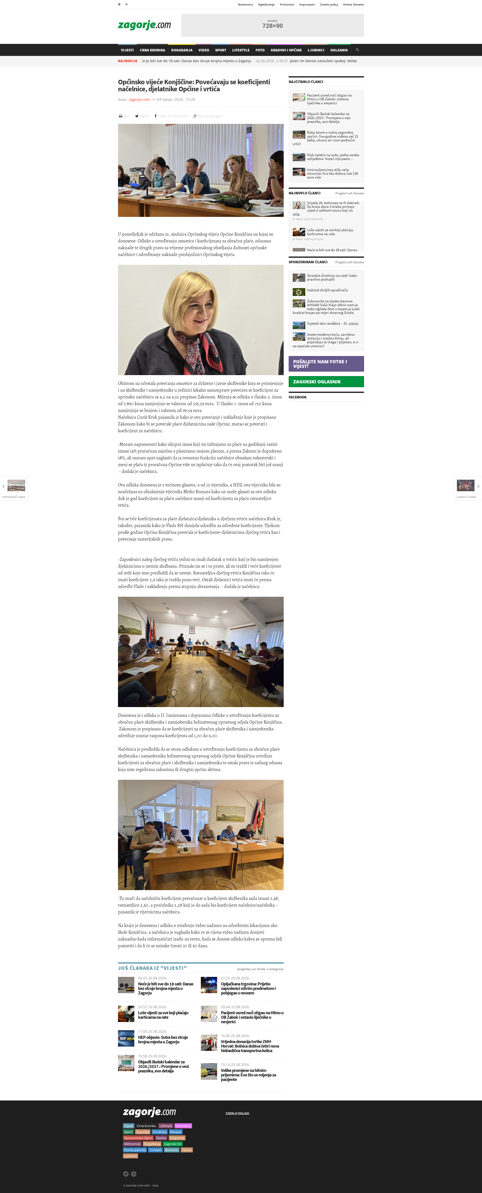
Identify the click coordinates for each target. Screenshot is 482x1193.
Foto (260, 50)
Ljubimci (316, 50)
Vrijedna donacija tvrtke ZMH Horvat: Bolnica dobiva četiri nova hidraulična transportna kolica (250, 1046)
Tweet (144, 116)
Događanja (182, 50)
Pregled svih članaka (349, 193)
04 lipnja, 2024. (170, 99)
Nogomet (177, 1138)
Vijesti (127, 50)
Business (171, 1150)
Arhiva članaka (353, 4)
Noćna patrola (135, 1150)
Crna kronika (146, 1126)
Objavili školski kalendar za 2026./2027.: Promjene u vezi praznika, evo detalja (163, 1066)
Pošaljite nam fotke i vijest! (320, 364)
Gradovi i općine (286, 50)
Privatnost (287, 4)
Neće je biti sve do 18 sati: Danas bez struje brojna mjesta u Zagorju (162, 61)
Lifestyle (241, 50)
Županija (142, 1132)
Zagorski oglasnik (317, 382)
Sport (220, 50)
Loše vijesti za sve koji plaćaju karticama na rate (163, 1015)
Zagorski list (173, 1144)
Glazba (161, 1138)
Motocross (132, 1144)
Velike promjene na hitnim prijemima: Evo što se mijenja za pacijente (248, 1074)
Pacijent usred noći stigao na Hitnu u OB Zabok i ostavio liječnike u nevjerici (252, 1017)
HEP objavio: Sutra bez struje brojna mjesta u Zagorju (163, 1039)
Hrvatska (159, 1132)
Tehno (187, 1150)
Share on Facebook (173, 116)
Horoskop (183, 1126)
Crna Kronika (152, 50)
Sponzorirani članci (138, 1138)
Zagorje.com (144, 25)
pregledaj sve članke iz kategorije (260, 969)
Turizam (155, 1150)
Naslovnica (245, 4)
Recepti (175, 1132)
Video (204, 50)
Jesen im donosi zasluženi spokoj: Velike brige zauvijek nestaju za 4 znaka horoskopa (330, 61)
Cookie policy (329, 4)
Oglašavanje (266, 4)
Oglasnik (339, 50)
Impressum (307, 4)
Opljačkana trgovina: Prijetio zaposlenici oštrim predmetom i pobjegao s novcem (248, 988)
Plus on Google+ (210, 116)
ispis (126, 116)
